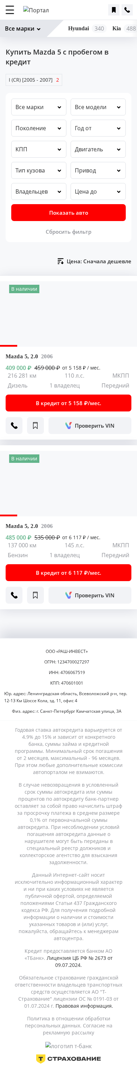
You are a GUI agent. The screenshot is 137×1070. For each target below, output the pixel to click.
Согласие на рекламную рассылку (77, 1029)
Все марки (19, 28)
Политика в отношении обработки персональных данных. (67, 1022)
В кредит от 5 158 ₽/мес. (68, 403)
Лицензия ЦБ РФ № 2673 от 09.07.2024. (80, 961)
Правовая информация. (84, 1005)
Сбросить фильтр (68, 231)
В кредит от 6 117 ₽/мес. (68, 572)
